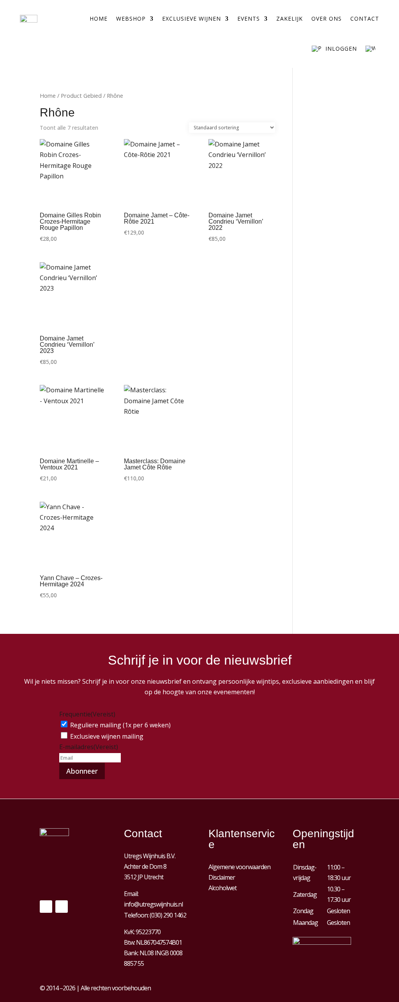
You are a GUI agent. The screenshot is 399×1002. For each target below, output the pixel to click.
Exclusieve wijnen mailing (106, 736)
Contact (364, 18)
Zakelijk (289, 18)
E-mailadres (88, 747)
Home (99, 18)
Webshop (131, 18)
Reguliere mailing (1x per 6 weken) (120, 725)
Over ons (326, 18)
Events (248, 18)
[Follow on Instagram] (61, 906)
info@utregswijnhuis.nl (153, 904)
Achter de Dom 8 (145, 866)
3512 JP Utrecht (143, 877)
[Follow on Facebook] (46, 906)
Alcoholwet (222, 888)
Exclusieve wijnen (191, 18)
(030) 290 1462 (168, 915)
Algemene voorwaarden (239, 867)
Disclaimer (221, 877)
